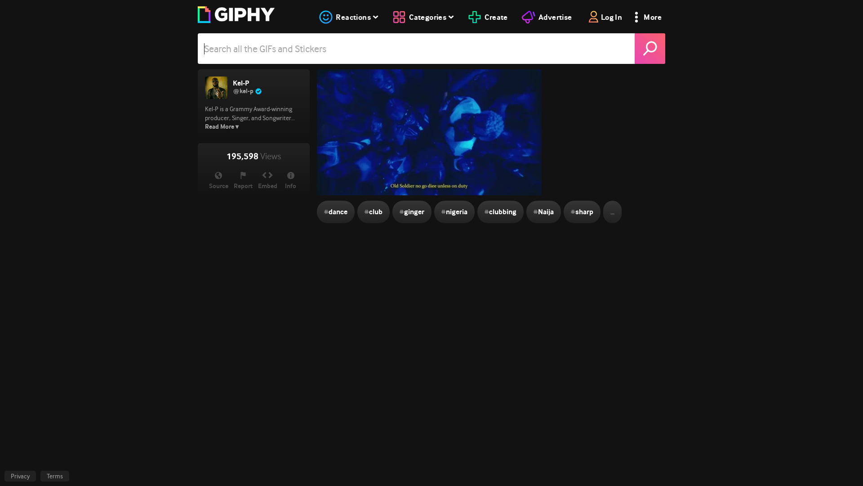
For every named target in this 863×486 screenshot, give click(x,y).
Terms (55, 476)
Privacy (20, 476)
